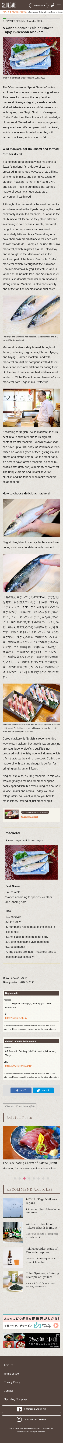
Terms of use (11, 1373)
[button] (15, 1178)
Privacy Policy (12, 1382)
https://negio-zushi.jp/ (16, 1018)
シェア (23, 1090)
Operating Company (15, 1399)
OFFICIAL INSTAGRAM (35, 1419)
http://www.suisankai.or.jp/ (18, 1065)
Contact (8, 1390)
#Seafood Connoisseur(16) (20, 1106)
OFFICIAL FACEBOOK (35, 1409)
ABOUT (8, 1365)
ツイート (45, 1090)
